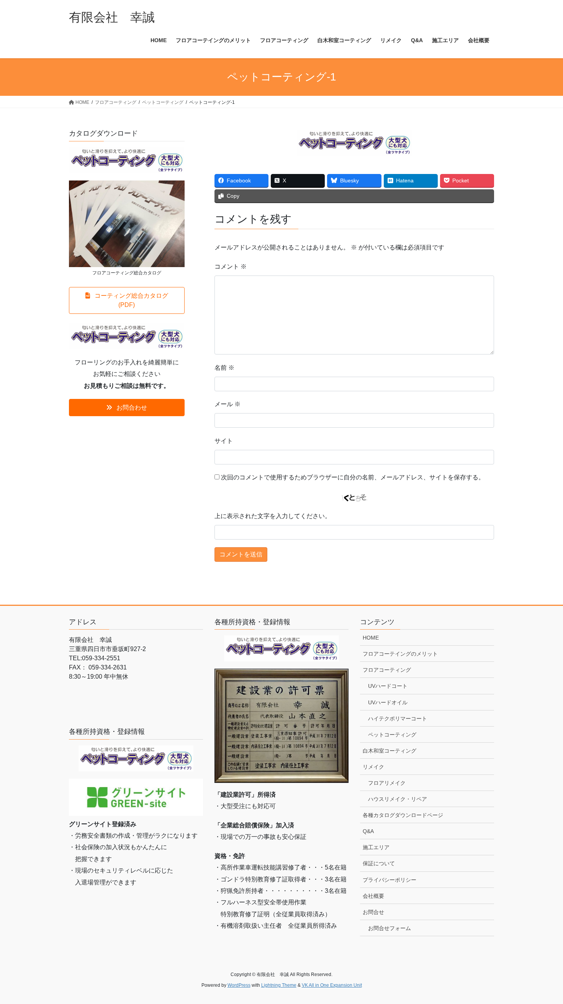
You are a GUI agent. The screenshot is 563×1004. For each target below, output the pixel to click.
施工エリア (376, 847)
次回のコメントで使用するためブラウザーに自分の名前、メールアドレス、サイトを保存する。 (352, 477)
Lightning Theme (278, 985)
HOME (371, 638)
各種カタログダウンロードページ (403, 815)
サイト (223, 441)
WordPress (238, 985)
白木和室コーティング (389, 751)
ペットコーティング (392, 735)
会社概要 (373, 896)
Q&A (368, 831)
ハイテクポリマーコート (397, 718)
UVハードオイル (388, 702)
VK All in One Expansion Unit (332, 985)
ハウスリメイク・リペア (397, 799)
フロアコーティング (387, 670)
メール (227, 404)
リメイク (373, 767)
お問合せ (373, 912)
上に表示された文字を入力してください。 (272, 516)
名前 (224, 367)
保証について (379, 863)
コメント (230, 266)
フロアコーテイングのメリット (400, 654)
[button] (127, 300)
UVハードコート (388, 686)
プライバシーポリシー (389, 880)
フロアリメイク (387, 783)
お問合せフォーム (389, 928)
